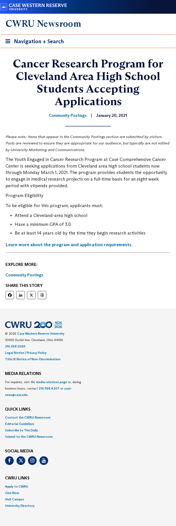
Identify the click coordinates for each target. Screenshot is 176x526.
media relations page (51, 382)
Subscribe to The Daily (21, 430)
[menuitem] (88, 417)
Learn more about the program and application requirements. (69, 244)
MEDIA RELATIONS (23, 373)
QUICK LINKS (17, 409)
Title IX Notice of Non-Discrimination (32, 359)
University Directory (20, 506)
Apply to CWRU (16, 486)
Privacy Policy (37, 353)
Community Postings (24, 275)
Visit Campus (14, 499)
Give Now (12, 493)
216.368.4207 (49, 388)
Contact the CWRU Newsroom (28, 417)
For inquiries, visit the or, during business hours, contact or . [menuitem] (43, 388)
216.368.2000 (15, 346)
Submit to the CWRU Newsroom (29, 437)
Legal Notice (14, 353)
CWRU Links (17, 478)
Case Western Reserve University (40, 333)
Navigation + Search (33, 43)
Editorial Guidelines (19, 424)
